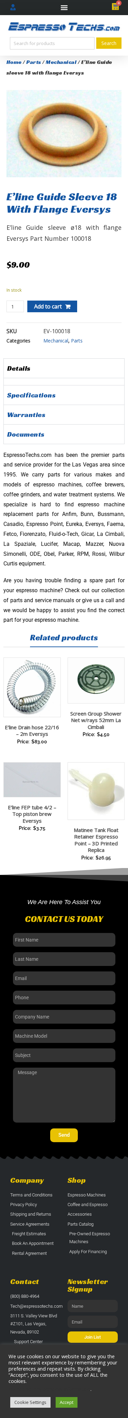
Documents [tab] (26, 434)
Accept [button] (66, 1402)
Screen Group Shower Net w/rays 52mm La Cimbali (96, 720)
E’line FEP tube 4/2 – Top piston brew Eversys (32, 814)
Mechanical (61, 62)
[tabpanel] (64, 381)
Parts (33, 62)
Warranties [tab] (26, 414)
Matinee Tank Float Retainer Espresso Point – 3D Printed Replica (96, 840)
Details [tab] (19, 368)
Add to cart (48, 306)
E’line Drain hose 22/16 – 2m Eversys (32, 731)
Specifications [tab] (31, 395)
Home (14, 62)
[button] (64, 7)
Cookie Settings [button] (30, 1402)
